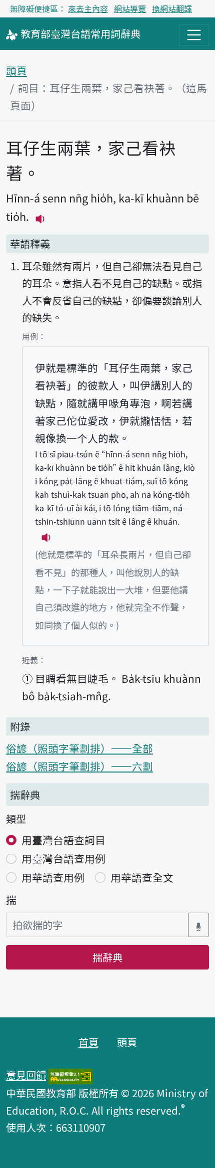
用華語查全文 (142, 877)
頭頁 (16, 70)
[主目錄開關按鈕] (194, 35)
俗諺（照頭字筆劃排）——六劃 (79, 766)
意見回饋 (26, 1074)
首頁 (88, 1041)
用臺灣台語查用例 (64, 858)
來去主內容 (88, 8)
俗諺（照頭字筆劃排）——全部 (79, 748)
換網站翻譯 (172, 8)
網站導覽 (130, 8)
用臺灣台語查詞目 (64, 839)
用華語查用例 (53, 877)
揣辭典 (107, 957)
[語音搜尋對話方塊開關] (198, 925)
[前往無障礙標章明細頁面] (70, 1074)
